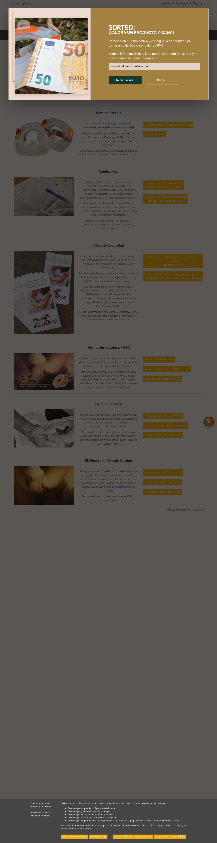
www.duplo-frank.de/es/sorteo (130, 66)
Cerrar (161, 80)
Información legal (98, 836)
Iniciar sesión (125, 80)
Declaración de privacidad (74, 836)
